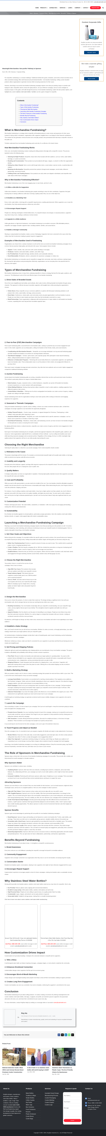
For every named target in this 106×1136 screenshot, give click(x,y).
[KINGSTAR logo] (9, 6)
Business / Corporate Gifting (18, 72)
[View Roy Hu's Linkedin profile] (18, 1017)
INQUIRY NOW (91, 52)
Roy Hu (24, 1013)
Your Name (67, 1095)
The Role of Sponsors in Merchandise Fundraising (33, 113)
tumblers (34, 91)
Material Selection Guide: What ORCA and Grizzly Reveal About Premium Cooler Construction (12, 1070)
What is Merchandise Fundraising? (29, 105)
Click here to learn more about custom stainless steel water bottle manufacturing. (26, 899)
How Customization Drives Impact (29, 119)
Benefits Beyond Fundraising (27, 115)
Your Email (67, 1101)
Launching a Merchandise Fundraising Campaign (33, 111)
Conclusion (23, 122)
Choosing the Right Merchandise (28, 109)
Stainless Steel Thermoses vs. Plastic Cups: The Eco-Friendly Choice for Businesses (62, 1070)
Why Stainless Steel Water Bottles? (29, 117)
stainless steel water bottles (23, 91)
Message (66, 1108)
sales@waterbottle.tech (100, 2)
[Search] (103, 8)
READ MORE (91, 78)
